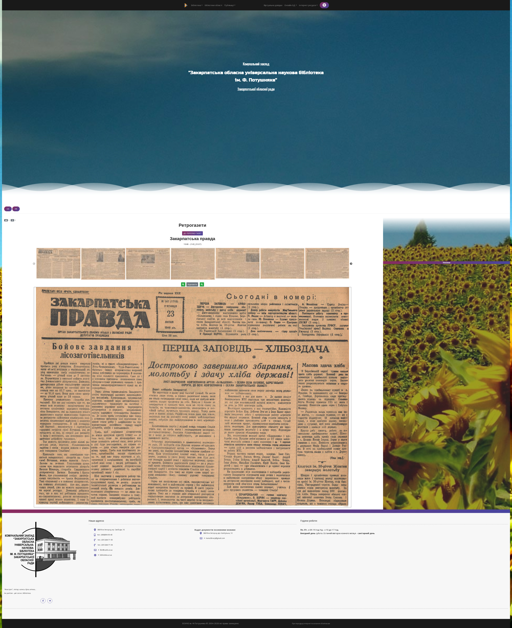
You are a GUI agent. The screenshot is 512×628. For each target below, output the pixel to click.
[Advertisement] (446, 240)
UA (8, 209)
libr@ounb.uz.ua (106, 550)
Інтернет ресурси (307, 5)
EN (16, 209)
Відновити (192, 284)
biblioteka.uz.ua (106, 555)
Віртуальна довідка (273, 5)
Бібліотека (196, 5)
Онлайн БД (289, 5)
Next (351, 263)
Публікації (229, 5)
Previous (34, 263)
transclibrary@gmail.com (215, 538)
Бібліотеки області (213, 5)
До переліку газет (192, 233)
